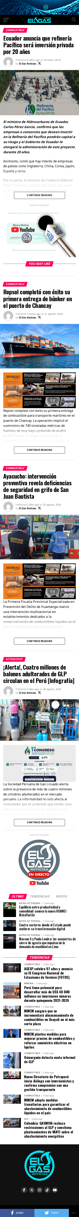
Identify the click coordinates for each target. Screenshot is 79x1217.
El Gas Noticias (27, 63)
